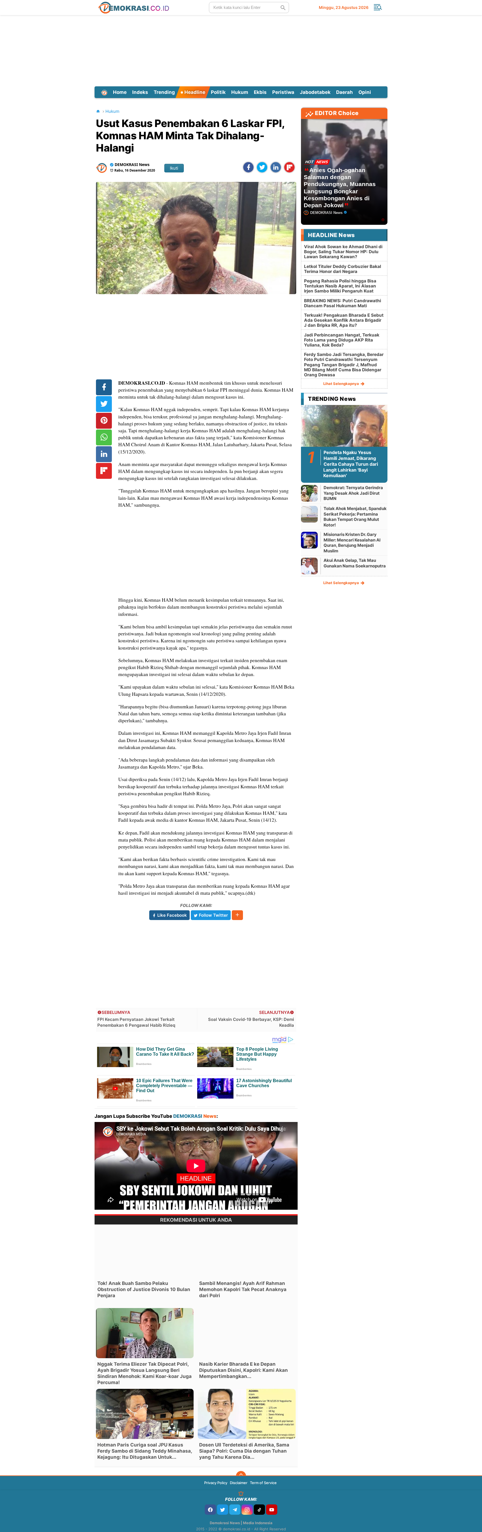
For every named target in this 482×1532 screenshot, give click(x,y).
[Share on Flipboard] (289, 167)
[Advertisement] (241, 50)
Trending (164, 92)
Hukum (239, 92)
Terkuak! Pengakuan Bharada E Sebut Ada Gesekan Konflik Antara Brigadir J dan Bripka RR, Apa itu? (344, 320)
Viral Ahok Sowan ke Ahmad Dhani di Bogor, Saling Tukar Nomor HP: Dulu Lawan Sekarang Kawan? (343, 251)
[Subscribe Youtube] (271, 1509)
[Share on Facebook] (248, 167)
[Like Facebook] (210, 1509)
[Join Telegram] (234, 1509)
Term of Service (263, 1482)
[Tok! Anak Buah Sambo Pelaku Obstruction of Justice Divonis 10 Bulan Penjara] (145, 1252)
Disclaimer (238, 1482)
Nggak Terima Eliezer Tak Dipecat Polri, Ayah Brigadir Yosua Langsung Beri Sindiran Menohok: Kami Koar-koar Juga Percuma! (144, 1373)
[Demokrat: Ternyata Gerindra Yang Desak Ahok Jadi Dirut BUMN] (309, 493)
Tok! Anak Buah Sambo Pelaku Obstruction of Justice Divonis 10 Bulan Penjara (143, 1289)
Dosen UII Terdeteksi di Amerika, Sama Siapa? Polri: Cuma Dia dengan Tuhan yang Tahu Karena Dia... (244, 1451)
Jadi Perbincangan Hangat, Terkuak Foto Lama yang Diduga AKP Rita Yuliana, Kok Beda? (341, 340)
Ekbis (260, 92)
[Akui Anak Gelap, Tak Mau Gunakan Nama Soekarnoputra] (309, 566)
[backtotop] (241, 1476)
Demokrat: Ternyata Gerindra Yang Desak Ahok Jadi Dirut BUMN (353, 493)
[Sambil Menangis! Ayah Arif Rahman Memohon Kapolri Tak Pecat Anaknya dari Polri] (246, 1252)
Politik (218, 92)
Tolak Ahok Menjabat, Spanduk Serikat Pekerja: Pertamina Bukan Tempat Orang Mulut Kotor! (355, 517)
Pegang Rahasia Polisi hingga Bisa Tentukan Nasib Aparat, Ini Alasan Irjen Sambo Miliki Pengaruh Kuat (340, 286)
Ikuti (174, 168)
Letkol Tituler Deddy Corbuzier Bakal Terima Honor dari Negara (342, 269)
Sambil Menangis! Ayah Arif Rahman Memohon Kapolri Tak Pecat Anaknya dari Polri (242, 1289)
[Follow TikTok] (259, 1509)
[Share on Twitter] (262, 167)
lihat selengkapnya (341, 383)
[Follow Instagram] (247, 1509)
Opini (364, 92)
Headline (194, 92)
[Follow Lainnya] (237, 915)
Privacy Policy (215, 1482)
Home (120, 92)
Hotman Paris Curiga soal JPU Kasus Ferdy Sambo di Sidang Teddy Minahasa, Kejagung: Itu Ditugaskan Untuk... (144, 1451)
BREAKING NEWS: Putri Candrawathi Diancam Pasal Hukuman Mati (342, 303)
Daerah (344, 92)
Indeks (140, 92)
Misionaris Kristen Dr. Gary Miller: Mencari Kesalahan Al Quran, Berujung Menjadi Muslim (352, 542)
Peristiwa (283, 92)
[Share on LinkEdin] (276, 167)
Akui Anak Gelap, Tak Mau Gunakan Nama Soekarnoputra (355, 563)
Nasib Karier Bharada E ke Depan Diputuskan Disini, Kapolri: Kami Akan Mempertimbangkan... (243, 1370)
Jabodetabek (315, 92)
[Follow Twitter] (222, 1509)
